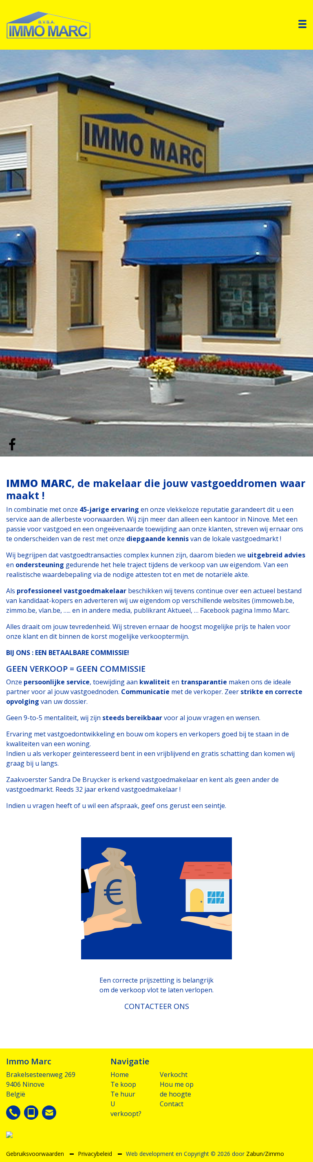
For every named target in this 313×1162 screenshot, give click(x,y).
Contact (171, 1103)
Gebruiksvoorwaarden (36, 1154)
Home (119, 1074)
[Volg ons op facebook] (12, 443)
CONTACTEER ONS (156, 1006)
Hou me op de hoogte (177, 1089)
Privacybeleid (96, 1154)
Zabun (254, 1154)
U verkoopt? (125, 1108)
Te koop (123, 1084)
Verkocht (173, 1074)
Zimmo (274, 1154)
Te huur (122, 1094)
